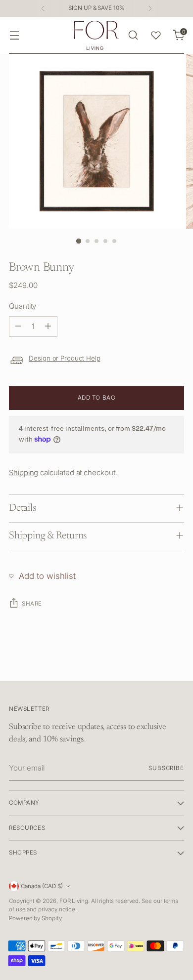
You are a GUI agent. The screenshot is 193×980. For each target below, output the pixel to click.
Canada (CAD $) (42, 886)
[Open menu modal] (14, 35)
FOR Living (73, 901)
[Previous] (43, 8)
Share (32, 603)
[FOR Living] (96, 35)
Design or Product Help (64, 358)
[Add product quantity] (48, 326)
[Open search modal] (133, 35)
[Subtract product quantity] (18, 326)
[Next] (150, 8)
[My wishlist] (156, 35)
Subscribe (166, 768)
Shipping (23, 472)
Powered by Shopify (35, 918)
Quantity (22, 306)
